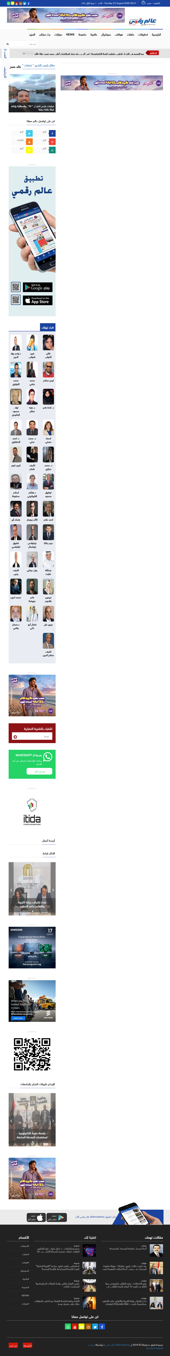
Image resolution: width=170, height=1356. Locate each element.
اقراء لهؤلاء (48, 327)
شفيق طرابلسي (16, 544)
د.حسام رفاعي (15, 626)
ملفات (130, 33)
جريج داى (48, 624)
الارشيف (6, 72)
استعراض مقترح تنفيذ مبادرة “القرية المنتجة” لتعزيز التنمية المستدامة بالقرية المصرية (57, 1267)
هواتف (119, 33)
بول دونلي (32, 570)
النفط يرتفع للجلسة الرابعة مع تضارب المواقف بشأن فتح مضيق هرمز (56, 1302)
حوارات (58, 33)
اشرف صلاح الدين (48, 653)
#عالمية (26, 1279)
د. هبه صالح (32, 409)
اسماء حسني (48, 440)
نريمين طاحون (48, 599)
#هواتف (25, 1262)
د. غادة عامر (48, 407)
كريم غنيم (16, 465)
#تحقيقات (24, 1246)
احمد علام (48, 519)
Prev (11, 888)
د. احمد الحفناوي (16, 440)
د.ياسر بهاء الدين (16, 355)
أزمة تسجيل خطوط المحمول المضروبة (128, 1248)
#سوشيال (24, 1270)
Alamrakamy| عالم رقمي (117, 1344)
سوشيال (106, 33)
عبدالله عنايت (48, 571)
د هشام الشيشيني (32, 494)
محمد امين (16, 597)
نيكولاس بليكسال (32, 544)
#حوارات (25, 1303)
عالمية (93, 33)
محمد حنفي (32, 382)
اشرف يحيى (16, 571)
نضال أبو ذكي (32, 626)
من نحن (13, 1345)
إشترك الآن (39, 771)
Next (53, 888)
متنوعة (82, 33)
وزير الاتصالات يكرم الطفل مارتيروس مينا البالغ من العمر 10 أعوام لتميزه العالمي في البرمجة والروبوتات (125, 1286)
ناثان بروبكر (32, 519)
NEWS (70, 33)
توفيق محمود (48, 494)
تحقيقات (143, 33)
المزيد (32, 33)
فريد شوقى (32, 355)
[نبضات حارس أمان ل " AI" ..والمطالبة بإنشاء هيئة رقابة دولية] (32, 93)
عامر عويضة (32, 599)
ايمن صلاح (48, 380)
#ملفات (25, 1254)
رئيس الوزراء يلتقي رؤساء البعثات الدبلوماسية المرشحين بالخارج (57, 1285)
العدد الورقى (6, 50)
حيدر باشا (48, 542)
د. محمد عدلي (32, 440)
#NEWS (25, 1295)
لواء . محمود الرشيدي (16, 410)
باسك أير (16, 519)
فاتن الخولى (48, 355)
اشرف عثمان (32, 467)
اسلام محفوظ (16, 494)
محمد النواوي (15, 382)
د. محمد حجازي (48, 467)
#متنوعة (25, 1287)
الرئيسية (156, 33)
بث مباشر (44, 33)
